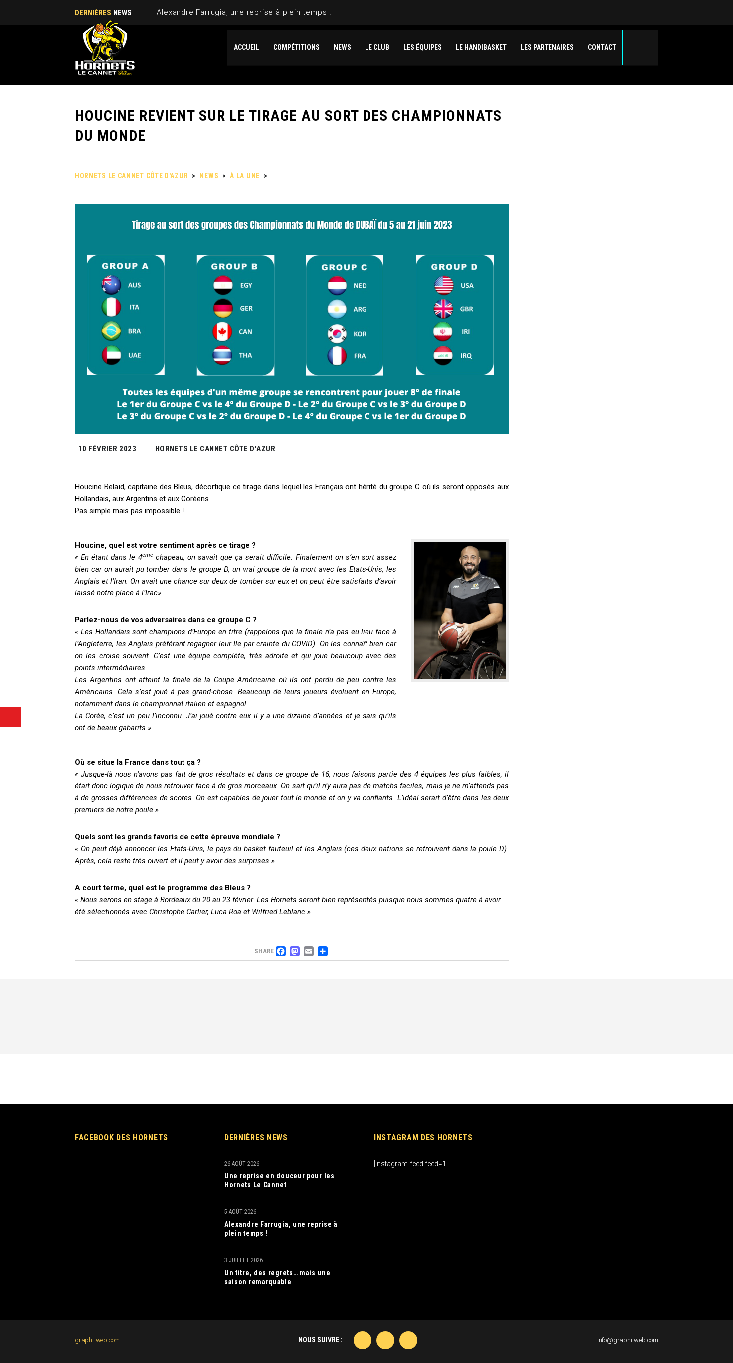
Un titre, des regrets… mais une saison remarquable (277, 1277)
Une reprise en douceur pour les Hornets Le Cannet (279, 1180)
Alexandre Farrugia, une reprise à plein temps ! (244, 12)
